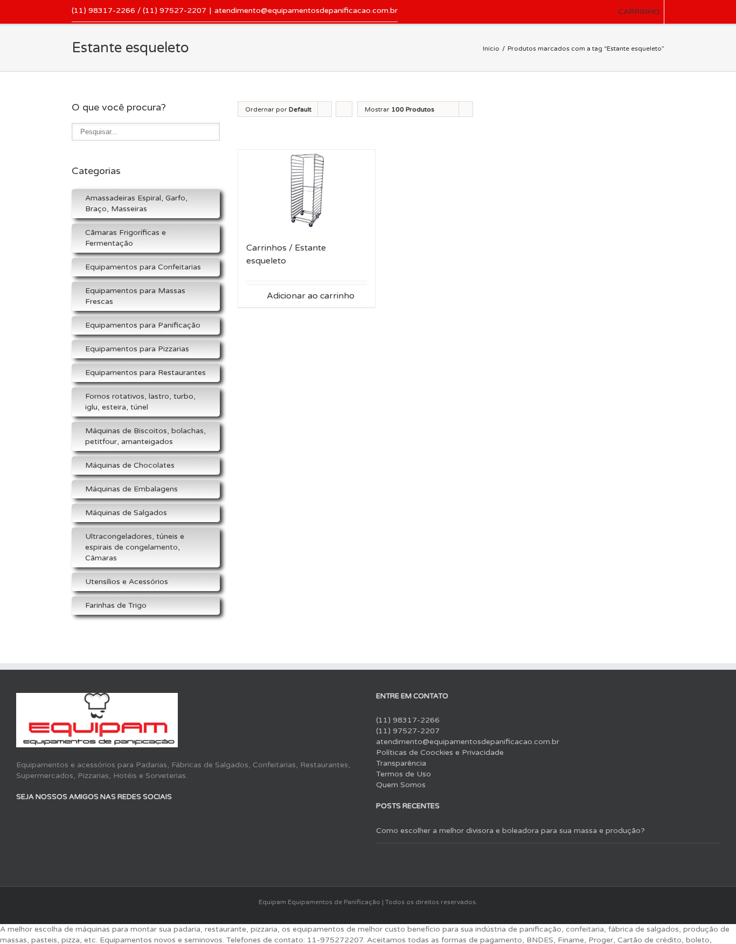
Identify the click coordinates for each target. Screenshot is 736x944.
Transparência (401, 763)
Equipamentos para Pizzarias (137, 348)
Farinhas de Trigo (116, 605)
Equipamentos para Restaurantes (145, 372)
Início (491, 48)
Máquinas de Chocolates (130, 465)
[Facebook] (19, 820)
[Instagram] (58, 820)
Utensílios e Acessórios (126, 581)
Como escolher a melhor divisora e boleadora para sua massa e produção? (510, 830)
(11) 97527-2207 (408, 730)
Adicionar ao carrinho (311, 296)
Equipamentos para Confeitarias (143, 267)
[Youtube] (39, 820)
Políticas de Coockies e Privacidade (440, 752)
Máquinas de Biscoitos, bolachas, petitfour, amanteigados (145, 436)
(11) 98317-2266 (408, 720)
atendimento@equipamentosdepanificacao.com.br (306, 10)
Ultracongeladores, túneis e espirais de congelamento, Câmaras (134, 547)
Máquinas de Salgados (126, 512)
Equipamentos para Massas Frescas (135, 296)
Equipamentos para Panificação (142, 325)
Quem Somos (401, 784)
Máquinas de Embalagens (131, 489)
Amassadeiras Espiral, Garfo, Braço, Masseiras (136, 203)
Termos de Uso (403, 774)
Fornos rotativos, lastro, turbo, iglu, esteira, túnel (140, 402)
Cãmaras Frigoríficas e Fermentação (125, 238)
